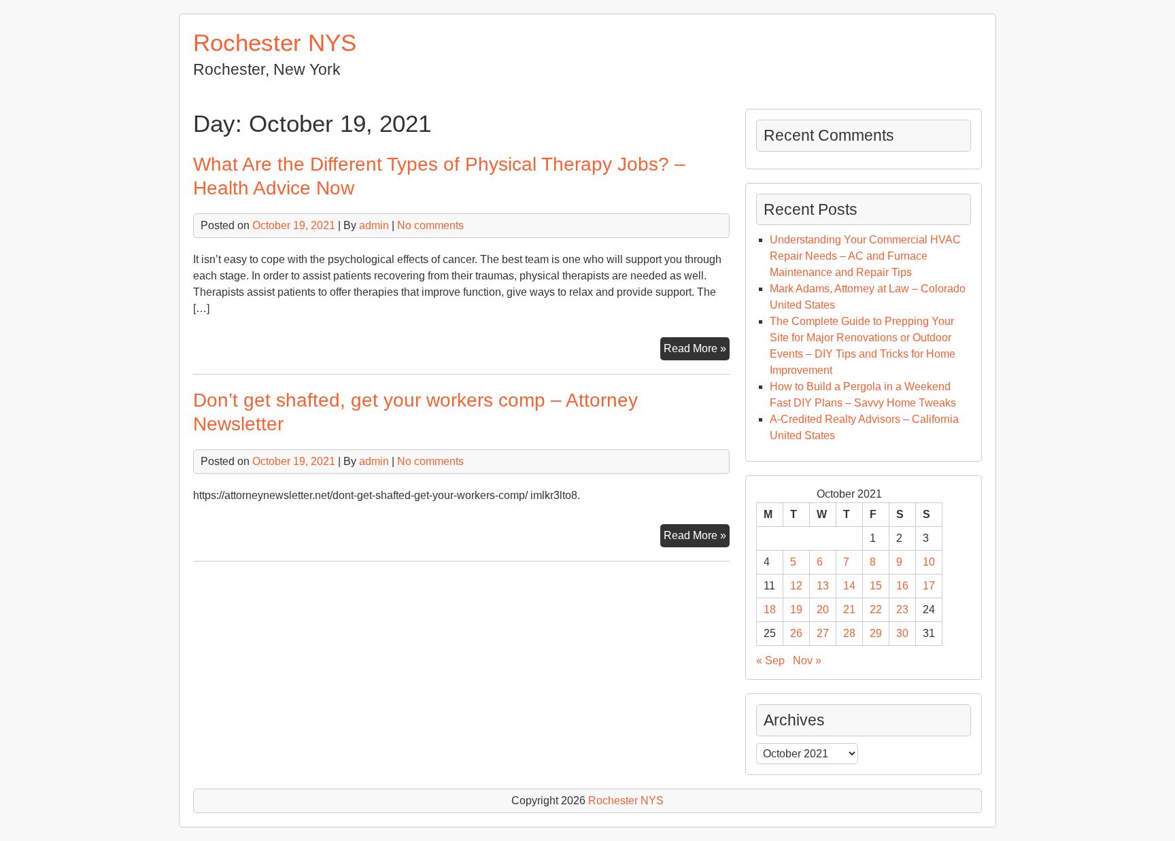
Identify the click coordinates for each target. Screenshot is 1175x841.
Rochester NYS (274, 42)
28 (849, 633)
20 (823, 609)
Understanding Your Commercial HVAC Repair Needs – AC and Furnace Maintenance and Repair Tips (865, 256)
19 (796, 609)
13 (823, 585)
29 (876, 633)
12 (796, 585)
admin (374, 225)
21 (849, 609)
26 (796, 633)
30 (902, 633)
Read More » (697, 351)
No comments (430, 225)
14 (849, 585)
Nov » (807, 660)
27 (823, 633)
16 (902, 585)
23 (902, 609)
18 (770, 609)
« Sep (770, 660)
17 (929, 585)
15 (876, 585)
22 (876, 609)
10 (929, 562)
